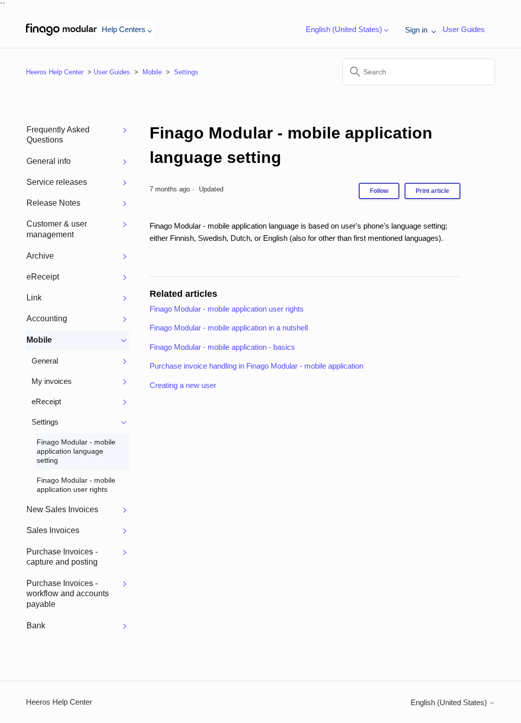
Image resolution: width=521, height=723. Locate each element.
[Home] (61, 29)
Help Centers (124, 29)
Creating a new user (183, 385)
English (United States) (450, 702)
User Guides (464, 29)
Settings (186, 72)
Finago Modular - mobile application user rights (227, 308)
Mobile (152, 72)
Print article (432, 190)
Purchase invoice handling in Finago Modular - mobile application (256, 366)
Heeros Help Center (54, 72)
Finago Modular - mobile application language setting (291, 145)
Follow (379, 190)
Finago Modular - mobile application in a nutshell (229, 327)
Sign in (417, 29)
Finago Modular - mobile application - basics (222, 347)
